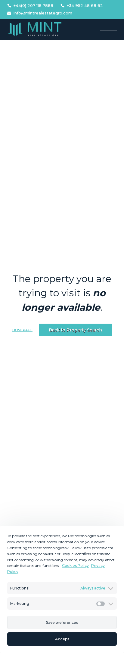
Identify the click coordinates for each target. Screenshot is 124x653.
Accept (62, 639)
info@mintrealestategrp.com (43, 13)
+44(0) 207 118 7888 (33, 6)
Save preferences (62, 622)
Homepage (22, 330)
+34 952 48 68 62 (85, 6)
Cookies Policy (75, 565)
